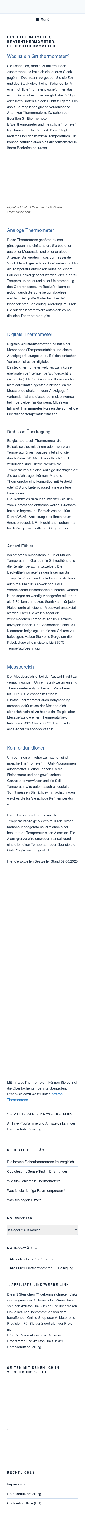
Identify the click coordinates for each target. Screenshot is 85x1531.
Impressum (16, 1483)
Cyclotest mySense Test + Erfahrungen (37, 1171)
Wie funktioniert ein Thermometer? (33, 1180)
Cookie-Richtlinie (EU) (24, 1502)
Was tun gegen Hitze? (24, 1199)
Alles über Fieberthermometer (32, 1258)
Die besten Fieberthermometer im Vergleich (40, 1161)
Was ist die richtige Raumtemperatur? (36, 1190)
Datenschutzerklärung (24, 1493)
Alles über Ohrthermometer (31, 1267)
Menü (45, 19)
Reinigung (65, 1267)
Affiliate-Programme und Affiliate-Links (36, 1123)
